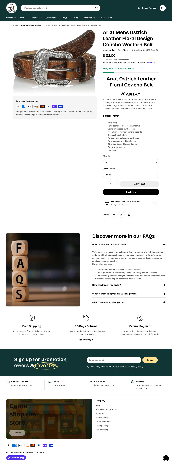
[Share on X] (121, 215)
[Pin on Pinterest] (129, 215)
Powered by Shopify (34, 452)
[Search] (96, 7)
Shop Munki (19, 452)
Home (15, 25)
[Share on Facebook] (114, 215)
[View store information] (155, 203)
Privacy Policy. (136, 366)
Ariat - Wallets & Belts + (32, 25)
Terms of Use (122, 366)
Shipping (106, 59)
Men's (125, 50)
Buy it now (131, 192)
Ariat (112, 50)
